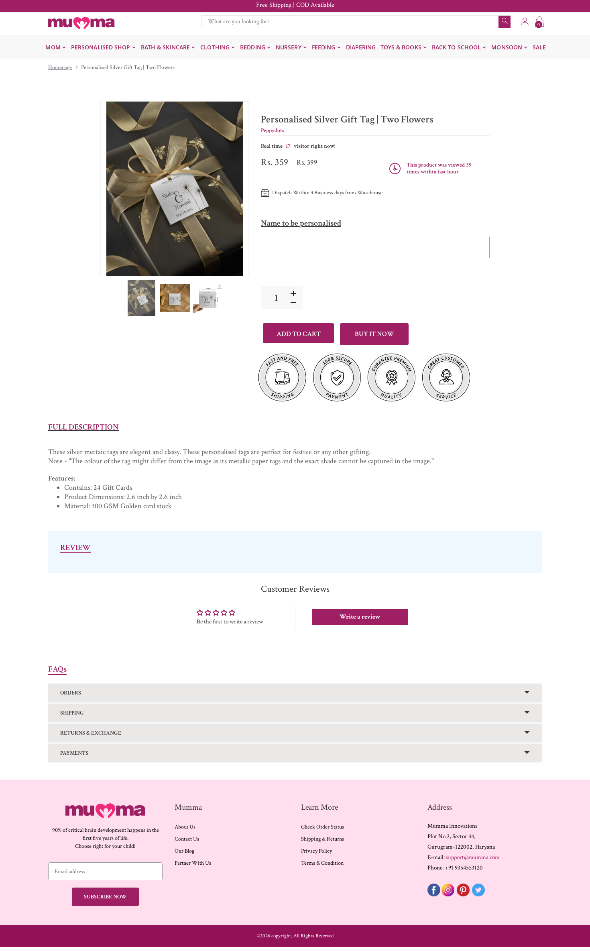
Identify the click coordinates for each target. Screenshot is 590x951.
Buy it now (374, 334)
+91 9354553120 (464, 868)
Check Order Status (322, 827)
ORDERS (70, 692)
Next (234, 189)
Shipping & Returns (322, 839)
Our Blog (184, 851)
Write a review (360, 617)
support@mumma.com (473, 857)
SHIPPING (72, 713)
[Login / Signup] (525, 21)
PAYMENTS (74, 753)
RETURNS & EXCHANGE (90, 733)
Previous (115, 189)
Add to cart (299, 334)
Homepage (60, 67)
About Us (185, 827)
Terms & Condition (322, 863)
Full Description (83, 427)
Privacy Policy (316, 851)
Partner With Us (193, 863)
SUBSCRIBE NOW (105, 896)
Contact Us (187, 839)
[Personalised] (141, 298)
